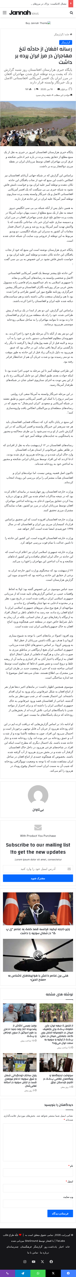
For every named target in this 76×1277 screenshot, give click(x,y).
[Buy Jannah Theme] (38, 22)
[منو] (4, 14)
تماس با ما (32, 1252)
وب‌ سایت (68, 1196)
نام (70, 1165)
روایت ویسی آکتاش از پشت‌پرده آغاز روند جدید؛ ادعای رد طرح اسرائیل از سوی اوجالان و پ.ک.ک (20, 1030)
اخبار (61, 1246)
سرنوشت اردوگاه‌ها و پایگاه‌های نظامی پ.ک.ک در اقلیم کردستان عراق (58, 1079)
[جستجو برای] (71, 14)
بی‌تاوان (63, 89)
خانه (67, 34)
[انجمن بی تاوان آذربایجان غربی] (24, 12)
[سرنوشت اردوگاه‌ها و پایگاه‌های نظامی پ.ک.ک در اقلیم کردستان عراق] (56, 1062)
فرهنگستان (26, 1246)
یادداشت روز (50, 1246)
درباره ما (44, 1252)
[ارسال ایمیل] (59, 89)
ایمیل (69, 1181)
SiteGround (31, 1240)
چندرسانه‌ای (12, 1246)
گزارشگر (58, 34)
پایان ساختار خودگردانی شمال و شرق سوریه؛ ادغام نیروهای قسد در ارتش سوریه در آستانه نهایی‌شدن (20, 1080)
